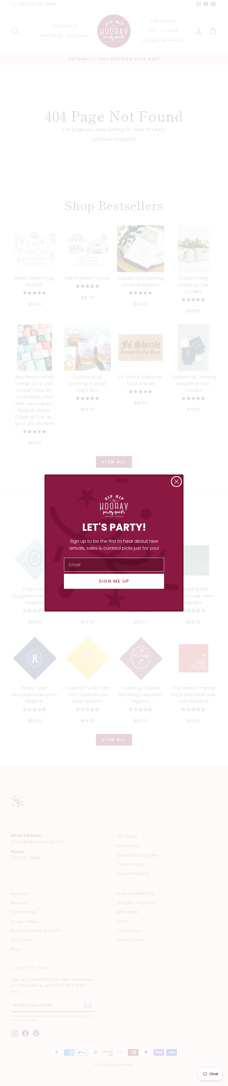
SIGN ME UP (114, 581)
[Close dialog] (176, 481)
